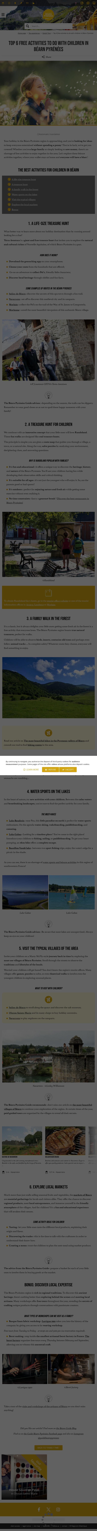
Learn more (32, 769)
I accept (69, 769)
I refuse (52, 769)
